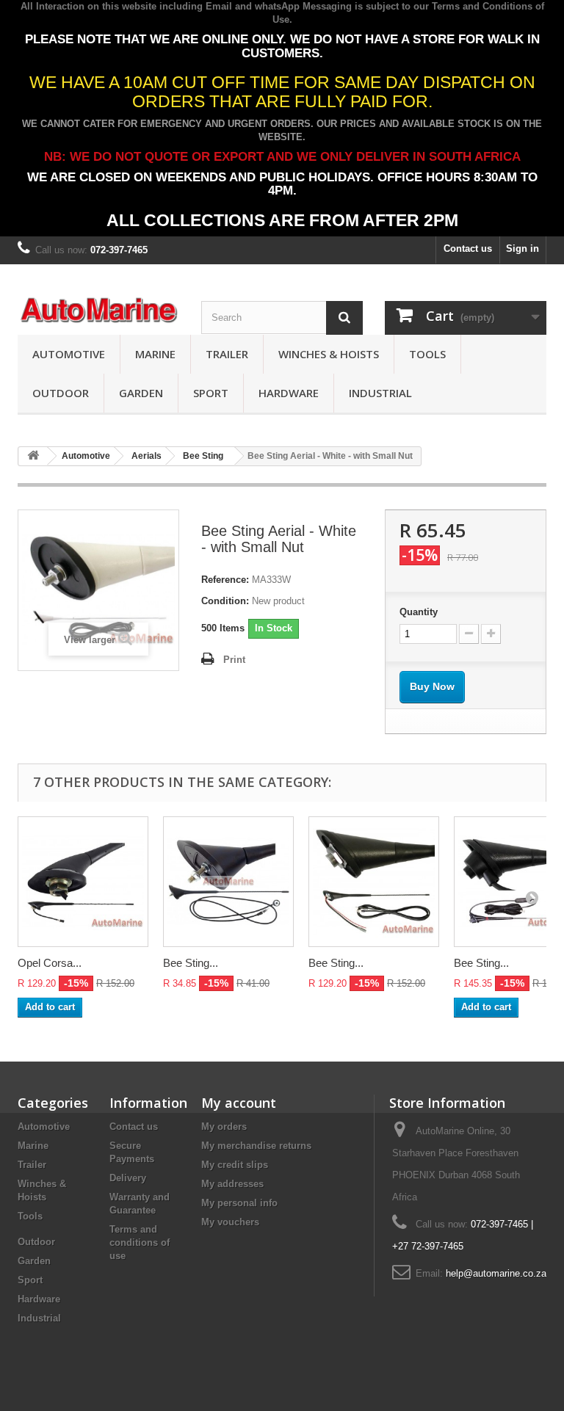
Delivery (127, 1177)
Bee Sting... (190, 963)
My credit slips (234, 1164)
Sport (210, 392)
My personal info (239, 1202)
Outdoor (60, 392)
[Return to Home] (33, 456)
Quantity (419, 611)
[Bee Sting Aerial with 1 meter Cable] (228, 881)
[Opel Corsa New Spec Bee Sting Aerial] (83, 881)
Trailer (227, 354)
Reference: (225, 579)
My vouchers (230, 1221)
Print (234, 659)
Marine (155, 354)
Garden (141, 392)
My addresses (232, 1183)
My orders (224, 1126)
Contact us (468, 248)
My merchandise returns (256, 1145)
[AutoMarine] (98, 310)
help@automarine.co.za (496, 1273)
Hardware (288, 392)
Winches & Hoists (328, 354)
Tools (427, 354)
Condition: (225, 600)
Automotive (68, 354)
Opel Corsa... (50, 963)
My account (238, 1102)
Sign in (522, 248)
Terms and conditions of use (139, 1242)
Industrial (380, 392)
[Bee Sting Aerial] (373, 881)
